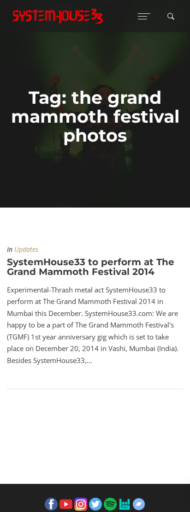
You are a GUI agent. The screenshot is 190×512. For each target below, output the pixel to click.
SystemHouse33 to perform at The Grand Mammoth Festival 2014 (90, 266)
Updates (26, 249)
